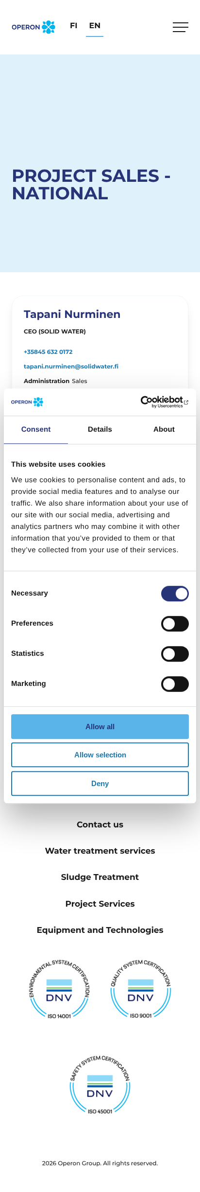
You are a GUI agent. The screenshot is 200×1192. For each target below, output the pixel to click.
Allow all (100, 726)
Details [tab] (100, 429)
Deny (100, 783)
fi (73, 26)
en (94, 26)
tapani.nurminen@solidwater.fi (71, 366)
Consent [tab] (36, 429)
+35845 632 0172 (48, 352)
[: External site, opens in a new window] (146, 402)
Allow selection (100, 755)
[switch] (175, 623)
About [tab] (164, 429)
